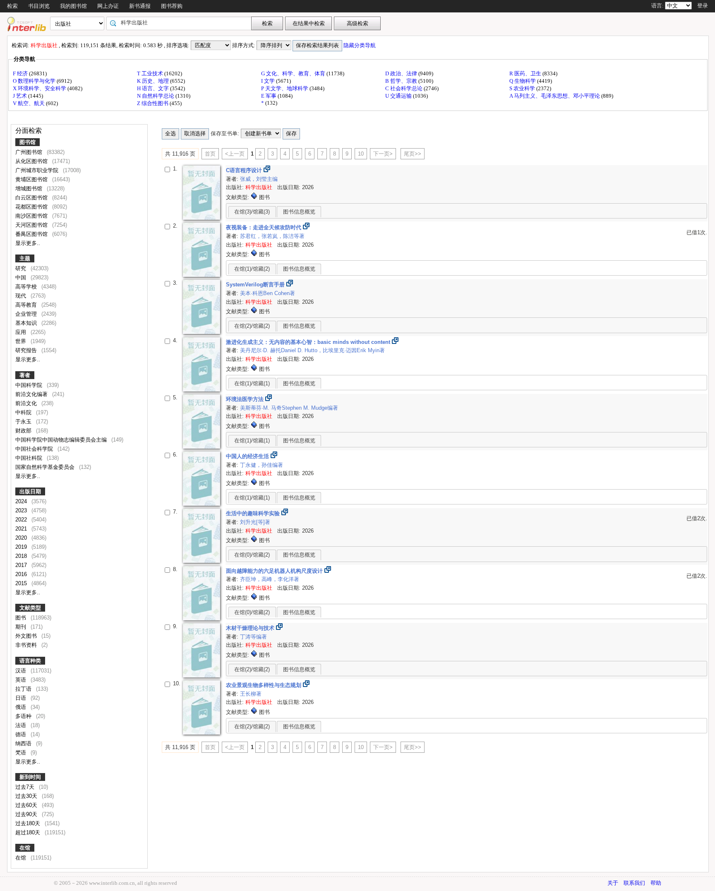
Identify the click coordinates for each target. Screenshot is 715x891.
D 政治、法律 (401, 73)
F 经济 (21, 73)
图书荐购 (171, 6)
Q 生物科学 (523, 81)
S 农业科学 (522, 88)
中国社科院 (29, 458)
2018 (22, 556)
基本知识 (26, 323)
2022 (22, 519)
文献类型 (30, 608)
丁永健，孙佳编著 (261, 465)
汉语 (21, 671)
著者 (24, 375)
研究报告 (26, 350)
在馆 (24, 848)
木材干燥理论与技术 (251, 628)
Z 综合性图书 (153, 103)
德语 (21, 734)
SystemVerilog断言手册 (256, 284)
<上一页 (235, 154)
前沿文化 (26, 403)
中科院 (24, 412)
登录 (702, 5)
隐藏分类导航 (360, 45)
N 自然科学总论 (156, 96)
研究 (21, 268)
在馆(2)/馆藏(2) (252, 326)
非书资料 (26, 645)
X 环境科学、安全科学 (40, 88)
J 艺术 (20, 96)
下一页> (383, 154)
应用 (21, 332)
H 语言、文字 (153, 88)
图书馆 (27, 142)
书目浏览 (39, 6)
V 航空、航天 (29, 103)
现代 (21, 296)
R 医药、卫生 (525, 73)
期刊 (21, 627)
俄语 (21, 707)
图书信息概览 (299, 212)
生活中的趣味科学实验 (253, 513)
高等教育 (26, 305)
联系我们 (634, 883)
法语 (21, 725)
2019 (22, 547)
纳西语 (24, 743)
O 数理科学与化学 (35, 81)
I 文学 (268, 81)
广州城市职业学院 (37, 170)
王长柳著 (251, 694)
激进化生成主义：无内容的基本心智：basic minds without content (309, 342)
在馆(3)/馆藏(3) (252, 212)
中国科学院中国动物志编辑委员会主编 (61, 440)
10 (361, 154)
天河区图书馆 (32, 225)
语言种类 (30, 661)
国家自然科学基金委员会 (45, 467)
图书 (21, 618)
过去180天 (28, 823)
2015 (22, 583)
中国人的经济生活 (248, 456)
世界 (21, 341)
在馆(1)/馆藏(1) (252, 383)
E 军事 (269, 96)
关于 (612, 883)
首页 (210, 154)
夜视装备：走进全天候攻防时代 (264, 227)
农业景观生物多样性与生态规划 (264, 685)
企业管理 (26, 314)
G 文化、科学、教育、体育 (293, 73)
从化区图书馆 (32, 161)
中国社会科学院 (35, 449)
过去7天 (25, 787)
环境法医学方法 (245, 399)
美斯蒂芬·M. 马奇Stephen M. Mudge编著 (289, 408)
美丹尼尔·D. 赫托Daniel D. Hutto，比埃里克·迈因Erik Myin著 (312, 350)
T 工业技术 (150, 73)
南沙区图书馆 (32, 216)
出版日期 (30, 491)
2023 (22, 510)
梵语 (21, 752)
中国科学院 (29, 385)
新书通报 (140, 6)
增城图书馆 (29, 188)
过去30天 (27, 796)
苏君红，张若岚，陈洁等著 (272, 236)
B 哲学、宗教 (401, 81)
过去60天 (27, 805)
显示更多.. (27, 243)
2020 (22, 538)
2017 (22, 565)
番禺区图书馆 (32, 234)
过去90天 (27, 814)
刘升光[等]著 (255, 522)
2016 (22, 574)
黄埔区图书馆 (32, 179)
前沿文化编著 (32, 394)
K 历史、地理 (153, 81)
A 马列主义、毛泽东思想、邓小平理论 (555, 96)
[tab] (252, 211)
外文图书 (26, 636)
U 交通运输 (399, 96)
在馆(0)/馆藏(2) (252, 555)
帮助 (655, 883)
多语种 (24, 716)
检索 (12, 6)
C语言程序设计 (245, 170)
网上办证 (108, 6)
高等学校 (26, 286)
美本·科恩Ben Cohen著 (267, 293)
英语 (21, 680)
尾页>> (412, 154)
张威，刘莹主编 (259, 179)
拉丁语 (24, 689)
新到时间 (30, 777)
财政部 (24, 430)
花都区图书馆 (32, 207)
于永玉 (24, 421)
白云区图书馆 (32, 198)
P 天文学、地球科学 (285, 88)
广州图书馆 (29, 152)
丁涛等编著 (253, 637)
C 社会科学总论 (404, 88)
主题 (24, 258)
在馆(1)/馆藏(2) (252, 269)
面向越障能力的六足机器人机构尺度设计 (275, 571)
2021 (22, 529)
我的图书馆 (73, 6)
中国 (21, 277)
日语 (21, 698)
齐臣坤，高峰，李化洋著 (269, 579)
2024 (22, 501)
